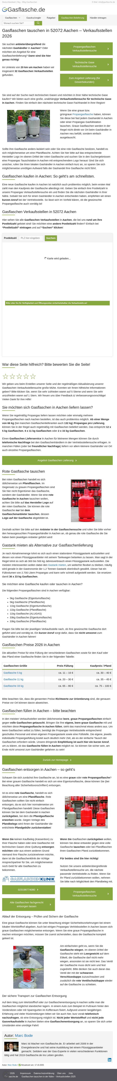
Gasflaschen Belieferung (72, 18)
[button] (6, 1074)
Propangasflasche (82, 114)
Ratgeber (51, 18)
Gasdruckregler (33, 18)
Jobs (70, 1073)
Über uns (61, 1073)
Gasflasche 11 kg (13, 679)
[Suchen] (38, 23)
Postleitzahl (10, 238)
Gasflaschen (11, 18)
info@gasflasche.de (106, 2)
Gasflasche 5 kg (13, 672)
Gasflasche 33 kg (13, 686)
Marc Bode (24, 1035)
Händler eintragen (98, 18)
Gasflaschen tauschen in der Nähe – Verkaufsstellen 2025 (48, 1076)
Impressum (25, 1073)
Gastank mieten (57, 565)
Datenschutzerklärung (44, 1073)
